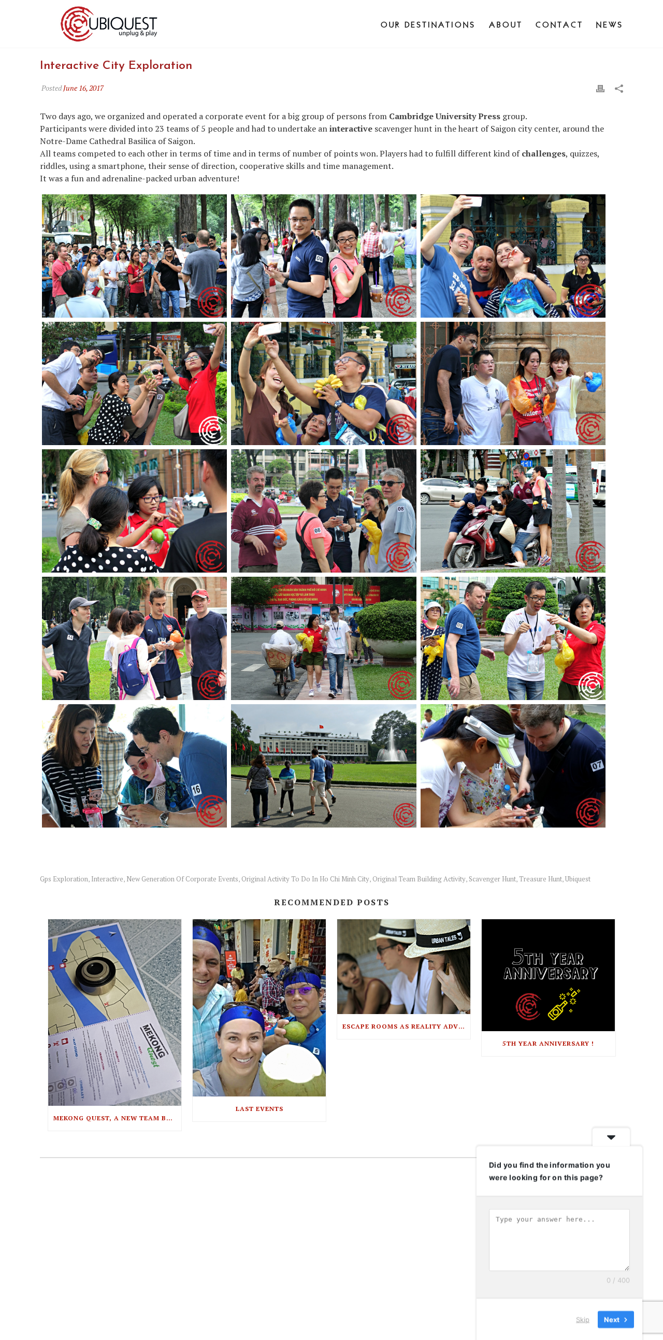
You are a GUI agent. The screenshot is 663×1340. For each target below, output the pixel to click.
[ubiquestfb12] (134, 511)
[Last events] (259, 1008)
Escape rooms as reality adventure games (406, 1026)
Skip (582, 1319)
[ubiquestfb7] (513, 511)
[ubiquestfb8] (323, 511)
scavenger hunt (492, 879)
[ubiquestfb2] (323, 766)
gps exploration (64, 879)
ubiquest (577, 879)
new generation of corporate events (182, 879)
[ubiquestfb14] (323, 256)
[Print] (600, 87)
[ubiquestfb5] (513, 638)
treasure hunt (540, 879)
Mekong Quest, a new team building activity (117, 1118)
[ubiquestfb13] (134, 383)
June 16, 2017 (83, 88)
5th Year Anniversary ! (548, 1043)
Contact (559, 24)
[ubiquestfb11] (323, 383)
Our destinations (428, 24)
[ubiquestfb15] (134, 256)
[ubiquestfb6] (134, 638)
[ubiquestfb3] (134, 766)
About (506, 24)
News (609, 24)
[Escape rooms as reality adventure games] (403, 967)
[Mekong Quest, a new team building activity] (114, 1012)
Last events (259, 1109)
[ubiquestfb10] (513, 256)
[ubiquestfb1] (513, 766)
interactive (107, 879)
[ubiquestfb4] (323, 638)
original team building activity (419, 879)
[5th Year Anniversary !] (548, 975)
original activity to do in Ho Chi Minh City (305, 879)
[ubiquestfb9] (513, 383)
